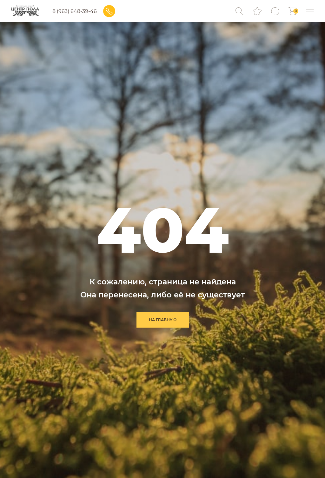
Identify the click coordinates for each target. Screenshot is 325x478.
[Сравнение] (275, 11)
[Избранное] (257, 11)
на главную (162, 319)
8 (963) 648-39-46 (74, 11)
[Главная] (25, 11)
